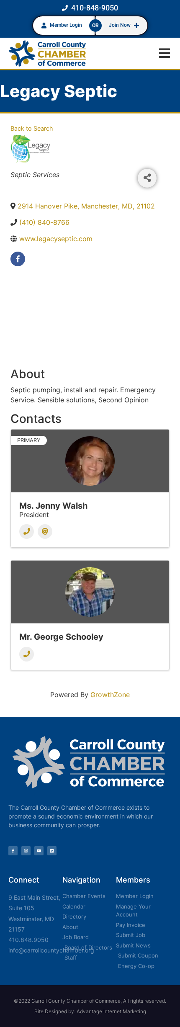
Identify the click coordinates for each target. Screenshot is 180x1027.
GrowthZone (110, 694)
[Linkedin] (52, 850)
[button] (164, 53)
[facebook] (17, 259)
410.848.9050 (28, 939)
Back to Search (31, 128)
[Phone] (26, 531)
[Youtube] (39, 850)
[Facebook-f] (13, 850)
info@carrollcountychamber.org (51, 950)
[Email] (45, 531)
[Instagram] (26, 850)
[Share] (147, 178)
